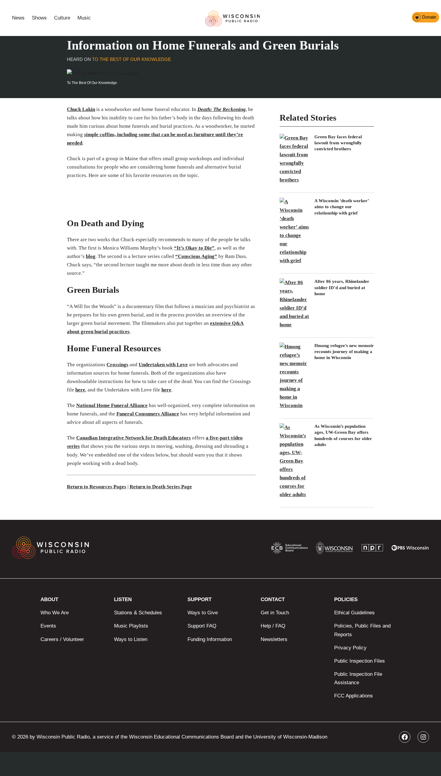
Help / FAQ (273, 626)
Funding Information (210, 639)
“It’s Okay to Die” (194, 248)
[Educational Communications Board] (289, 549)
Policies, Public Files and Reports (362, 630)
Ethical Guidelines (354, 613)
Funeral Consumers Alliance (147, 414)
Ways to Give (203, 613)
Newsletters (274, 639)
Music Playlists (131, 626)
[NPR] (372, 549)
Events (48, 626)
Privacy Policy (350, 648)
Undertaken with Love (163, 364)
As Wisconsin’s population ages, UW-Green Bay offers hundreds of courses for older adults (343, 435)
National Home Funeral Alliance (112, 405)
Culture (62, 18)
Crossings (117, 364)
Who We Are (54, 613)
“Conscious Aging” (196, 256)
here (80, 390)
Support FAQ (202, 626)
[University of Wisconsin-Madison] (334, 549)
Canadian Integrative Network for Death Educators (133, 438)
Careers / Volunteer (62, 639)
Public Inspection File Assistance (358, 678)
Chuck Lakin (81, 109)
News (18, 18)
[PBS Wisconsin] (410, 549)
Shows (39, 18)
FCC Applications (353, 696)
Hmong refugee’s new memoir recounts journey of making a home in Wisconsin (344, 351)
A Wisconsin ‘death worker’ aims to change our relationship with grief (341, 206)
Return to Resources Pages (96, 487)
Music (84, 18)
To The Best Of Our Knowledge (131, 59)
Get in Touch (275, 613)
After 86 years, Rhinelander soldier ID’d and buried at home (341, 287)
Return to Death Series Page (161, 487)
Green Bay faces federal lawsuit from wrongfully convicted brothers (338, 142)
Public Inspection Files (359, 661)
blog (90, 256)
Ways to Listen (130, 639)
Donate (429, 16)
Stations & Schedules (138, 613)
